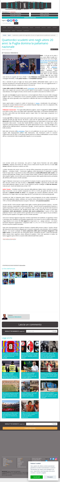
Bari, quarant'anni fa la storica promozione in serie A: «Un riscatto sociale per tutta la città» (10, 395)
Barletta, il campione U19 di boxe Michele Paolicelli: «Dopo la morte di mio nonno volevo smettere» (49, 375)
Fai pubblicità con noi (36, 460)
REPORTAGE (25, 27)
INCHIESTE (10, 27)
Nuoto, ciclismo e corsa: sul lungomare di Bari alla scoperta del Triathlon (29, 394)
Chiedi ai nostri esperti (36, 458)
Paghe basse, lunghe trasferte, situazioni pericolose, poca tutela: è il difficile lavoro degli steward (10, 375)
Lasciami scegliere (41, 472)
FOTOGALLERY (6, 30)
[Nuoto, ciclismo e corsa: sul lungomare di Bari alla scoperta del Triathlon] (30, 386)
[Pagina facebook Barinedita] (51, 458)
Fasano (37, 103)
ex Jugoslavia (20, 131)
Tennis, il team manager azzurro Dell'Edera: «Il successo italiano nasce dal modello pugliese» (29, 375)
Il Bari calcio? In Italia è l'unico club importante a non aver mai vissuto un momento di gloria (10, 415)
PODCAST (19, 30)
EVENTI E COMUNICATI (7, 462)
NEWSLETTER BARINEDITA (15, 331)
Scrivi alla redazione (36, 459)
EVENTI (49, 27)
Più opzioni (50, 477)
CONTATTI (26, 30)
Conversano (31, 88)
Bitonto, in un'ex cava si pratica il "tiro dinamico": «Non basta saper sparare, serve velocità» (49, 395)
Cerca (16, 23)
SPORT (31, 27)
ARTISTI (44, 27)
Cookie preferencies (22, 467)
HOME (4, 27)
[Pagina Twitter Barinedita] (53, 458)
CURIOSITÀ (17, 27)
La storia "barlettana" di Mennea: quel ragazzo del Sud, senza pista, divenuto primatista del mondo (48, 355)
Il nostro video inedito (30, 428)
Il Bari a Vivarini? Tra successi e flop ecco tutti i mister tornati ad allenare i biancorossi (30, 415)
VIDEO (13, 30)
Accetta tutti (37, 477)
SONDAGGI (20, 463)
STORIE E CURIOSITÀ (7, 460)
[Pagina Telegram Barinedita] (46, 461)
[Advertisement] (30, 149)
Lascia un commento (30, 324)
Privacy (19, 465)
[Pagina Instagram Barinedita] (56, 458)
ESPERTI (55, 27)
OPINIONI (37, 27)
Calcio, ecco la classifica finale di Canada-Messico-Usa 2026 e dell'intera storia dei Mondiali (10, 355)
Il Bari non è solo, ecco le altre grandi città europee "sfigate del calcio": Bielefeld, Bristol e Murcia (30, 355)
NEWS (4, 465)
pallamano (54, 67)
